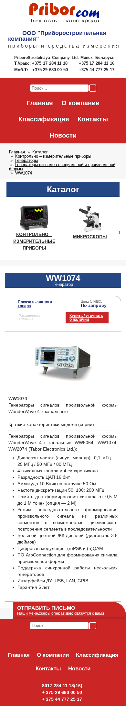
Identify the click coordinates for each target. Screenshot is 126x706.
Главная (40, 102)
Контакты (93, 119)
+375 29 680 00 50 (50, 69)
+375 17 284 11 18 (50, 63)
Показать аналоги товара (35, 304)
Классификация (43, 119)
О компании (80, 102)
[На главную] (64, 13)
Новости (63, 135)
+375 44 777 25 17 (96, 69)
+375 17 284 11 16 (96, 63)
